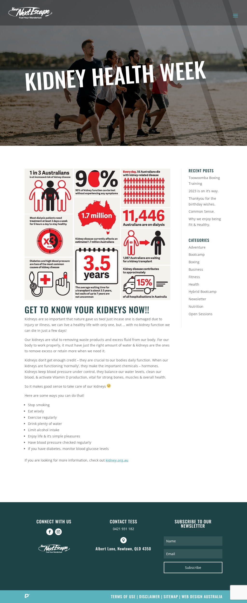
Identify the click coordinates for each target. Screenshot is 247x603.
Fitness (194, 277)
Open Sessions (201, 314)
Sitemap (171, 596)
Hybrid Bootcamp (203, 291)
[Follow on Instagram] (58, 531)
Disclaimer (149, 596)
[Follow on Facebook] (49, 531)
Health (194, 284)
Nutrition (196, 306)
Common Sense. (202, 211)
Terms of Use (123, 596)
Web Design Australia (202, 596)
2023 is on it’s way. (204, 191)
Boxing (194, 262)
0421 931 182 (123, 528)
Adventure (197, 247)
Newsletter (197, 299)
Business (196, 269)
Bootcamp (197, 254)
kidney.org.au (117, 460)
